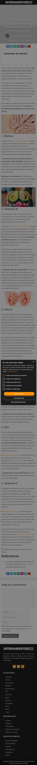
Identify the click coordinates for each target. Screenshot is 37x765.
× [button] (33, 362)
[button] (18, 402)
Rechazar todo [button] (19, 398)
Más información (12, 371)
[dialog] (18, 382)
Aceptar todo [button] (19, 394)
